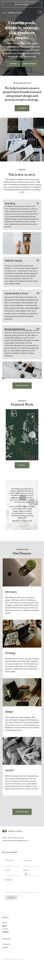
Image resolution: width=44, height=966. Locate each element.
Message (9, 880)
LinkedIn (5, 947)
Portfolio (5, 932)
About (4, 926)
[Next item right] (36, 505)
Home (4, 923)
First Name (10, 860)
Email (7, 870)
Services (5, 929)
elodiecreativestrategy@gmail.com (15, 840)
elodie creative (15, 12)
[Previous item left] (8, 505)
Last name (28, 860)
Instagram (6, 944)
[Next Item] (32, 434)
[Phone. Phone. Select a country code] (27, 874)
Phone (26, 870)
